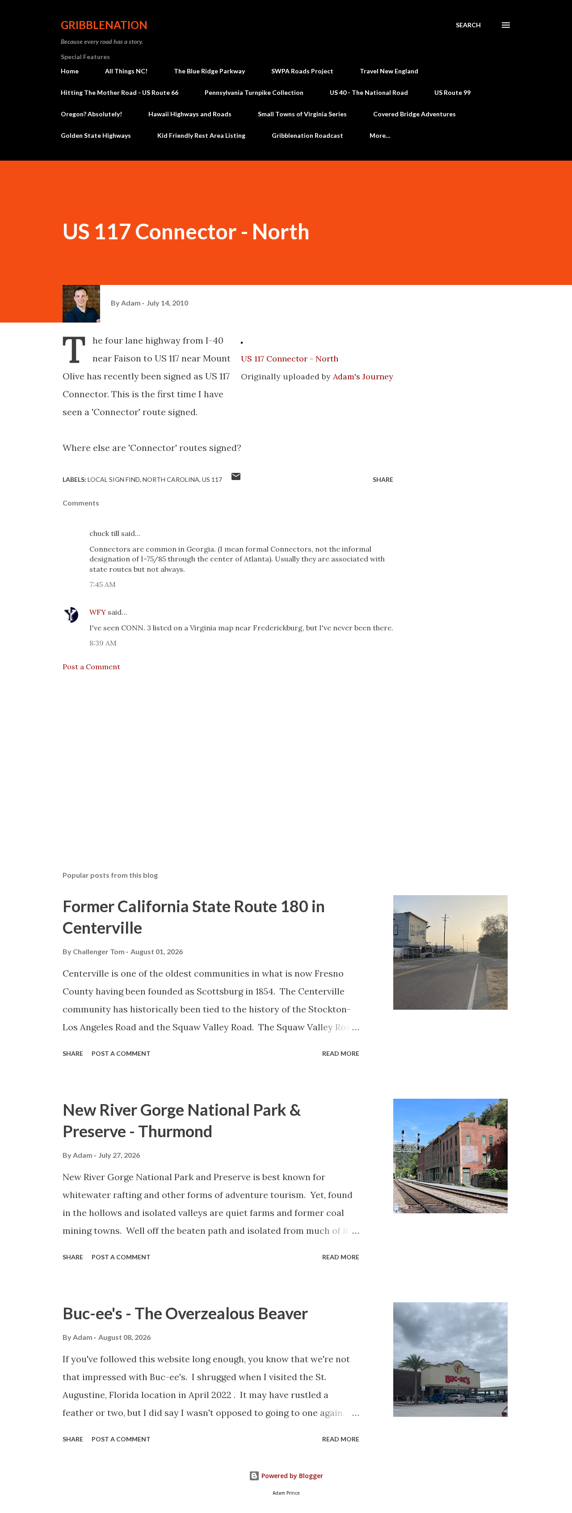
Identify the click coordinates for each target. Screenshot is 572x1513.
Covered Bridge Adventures (414, 114)
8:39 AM (103, 642)
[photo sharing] (242, 340)
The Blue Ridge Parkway (209, 71)
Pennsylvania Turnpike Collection (254, 92)
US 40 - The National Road (369, 92)
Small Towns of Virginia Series (302, 114)
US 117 (212, 479)
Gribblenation (104, 24)
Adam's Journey (363, 376)
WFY (97, 612)
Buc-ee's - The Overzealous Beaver (185, 1313)
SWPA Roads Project (302, 71)
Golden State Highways (96, 135)
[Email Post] (236, 479)
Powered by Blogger (291, 1475)
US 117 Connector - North (289, 358)
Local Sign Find (114, 479)
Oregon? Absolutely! (91, 114)
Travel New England (389, 71)
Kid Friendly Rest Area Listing (201, 135)
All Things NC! (126, 71)
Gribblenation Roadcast (307, 135)
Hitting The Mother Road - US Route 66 (119, 92)
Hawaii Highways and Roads (189, 114)
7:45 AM (102, 584)
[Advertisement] (214, 759)
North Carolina (171, 479)
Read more (340, 1053)
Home (70, 71)
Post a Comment (91, 666)
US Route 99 (452, 92)
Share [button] (383, 479)
